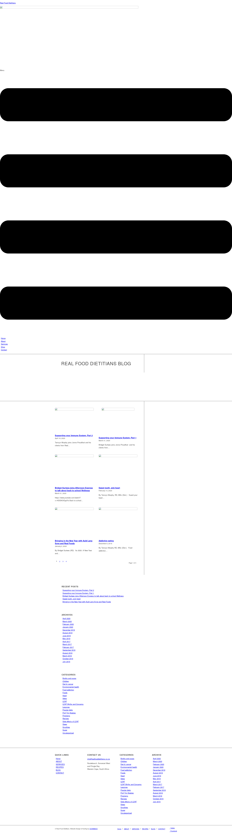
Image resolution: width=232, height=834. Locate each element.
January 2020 (68, 627)
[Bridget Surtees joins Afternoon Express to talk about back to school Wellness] (74, 470)
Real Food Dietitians (8, 3)
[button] (116, 203)
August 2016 (67, 653)
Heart (65, 695)
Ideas (65, 698)
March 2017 (67, 644)
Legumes (66, 707)
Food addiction (68, 690)
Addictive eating (106, 540)
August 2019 (67, 632)
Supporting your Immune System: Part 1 (117, 437)
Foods (65, 692)
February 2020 (68, 624)
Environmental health (71, 687)
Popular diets (68, 710)
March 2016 (67, 656)
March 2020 (67, 621)
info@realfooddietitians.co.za (98, 759)
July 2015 (66, 661)
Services (4, 344)
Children (66, 681)
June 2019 (67, 635)
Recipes (66, 718)
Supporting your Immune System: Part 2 (74, 435)
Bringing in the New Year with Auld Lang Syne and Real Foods (73, 542)
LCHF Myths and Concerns (73, 704)
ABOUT (59, 761)
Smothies (66, 727)
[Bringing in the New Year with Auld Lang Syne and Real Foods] (74, 523)
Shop (3, 347)
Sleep (65, 724)
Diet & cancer (68, 684)
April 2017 (66, 641)
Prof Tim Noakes (69, 713)
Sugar (65, 730)
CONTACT (60, 773)
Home (3, 338)
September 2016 (69, 650)
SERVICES (60, 764)
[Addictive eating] (118, 523)
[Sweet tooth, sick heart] (118, 470)
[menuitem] (119, 828)
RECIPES (60, 767)
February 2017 (68, 647)
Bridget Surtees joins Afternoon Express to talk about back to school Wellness (74, 489)
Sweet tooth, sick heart (109, 487)
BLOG (58, 770)
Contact (4, 349)
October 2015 (68, 658)
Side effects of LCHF (71, 721)
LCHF (65, 701)
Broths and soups (69, 678)
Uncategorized (68, 733)
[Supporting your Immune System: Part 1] (118, 422)
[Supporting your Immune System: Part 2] (74, 420)
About (3, 341)
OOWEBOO (94, 829)
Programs (66, 715)
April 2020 (66, 618)
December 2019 (69, 630)
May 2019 (66, 638)
